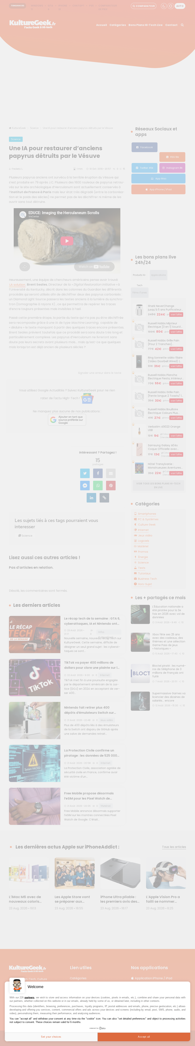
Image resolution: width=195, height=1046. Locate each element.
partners (29, 997)
